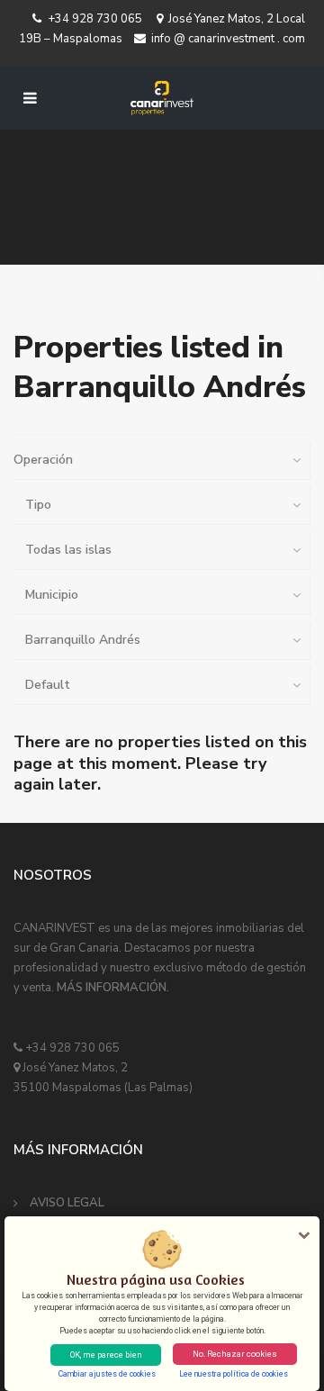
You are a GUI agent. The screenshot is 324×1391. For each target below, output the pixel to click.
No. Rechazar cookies (235, 1354)
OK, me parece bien (106, 1354)
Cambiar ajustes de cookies (107, 1373)
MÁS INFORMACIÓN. (113, 988)
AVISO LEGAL (67, 1203)
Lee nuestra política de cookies (233, 1373)
